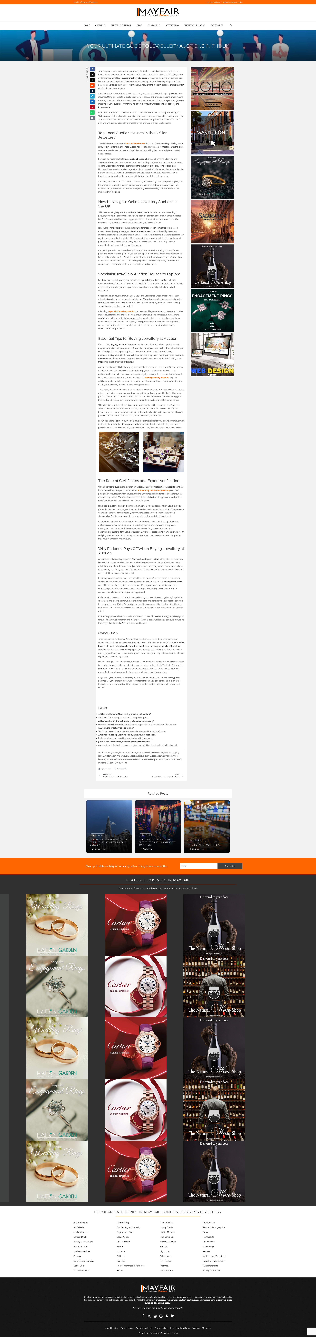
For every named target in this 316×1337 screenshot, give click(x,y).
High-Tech (121, 1261)
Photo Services (167, 1270)
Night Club (164, 1251)
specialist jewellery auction (122, 311)
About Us (100, 25)
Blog (139, 25)
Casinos (77, 1256)
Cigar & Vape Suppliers (84, 1261)
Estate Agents (123, 1237)
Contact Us (154, 25)
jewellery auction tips (168, 756)
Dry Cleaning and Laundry (128, 1227)
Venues (206, 1251)
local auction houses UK (129, 759)
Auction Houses (81, 1232)
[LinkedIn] (173, 1316)
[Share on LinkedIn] (92, 101)
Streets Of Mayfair (121, 25)
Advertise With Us (144, 1328)
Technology (208, 1246)
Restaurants (208, 1237)
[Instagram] (155, 1316)
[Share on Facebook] (92, 69)
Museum (164, 1246)
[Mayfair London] (158, 13)
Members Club (166, 1237)
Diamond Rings (123, 1222)
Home (87, 25)
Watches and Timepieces (214, 1256)
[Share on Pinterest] (92, 107)
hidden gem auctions (147, 756)
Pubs (205, 1232)
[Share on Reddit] (92, 85)
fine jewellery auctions (127, 756)
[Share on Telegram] (92, 96)
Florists (120, 1246)
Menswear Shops (168, 1242)
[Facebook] (143, 1316)
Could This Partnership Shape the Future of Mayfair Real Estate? (109, 842)
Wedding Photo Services (214, 1261)
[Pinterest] (167, 1316)
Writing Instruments (212, 1270)
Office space (165, 1256)
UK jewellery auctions (117, 763)
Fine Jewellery (123, 1242)
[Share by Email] (92, 118)
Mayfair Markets (167, 1232)
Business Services (82, 1251)
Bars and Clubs (81, 1237)
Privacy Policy (161, 1328)
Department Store (82, 1270)
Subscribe (230, 866)
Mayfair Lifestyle (196, 840)
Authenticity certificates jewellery (154, 490)
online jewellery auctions (157, 377)
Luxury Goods (166, 1227)
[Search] (231, 25)
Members (206, 1328)
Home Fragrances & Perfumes (130, 1266)
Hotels (120, 1270)
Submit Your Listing (194, 25)
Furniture (121, 1251)
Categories (217, 25)
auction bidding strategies (110, 752)
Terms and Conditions (180, 1328)
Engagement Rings (125, 1232)
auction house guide (132, 752)
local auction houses (135, 143)
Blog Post (145, 835)
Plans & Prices (127, 1328)
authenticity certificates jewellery (157, 752)
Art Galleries (79, 1227)
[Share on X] (92, 74)
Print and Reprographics (214, 1227)
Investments (97, 835)
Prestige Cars (209, 1222)
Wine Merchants (210, 1266)
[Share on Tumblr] (92, 91)
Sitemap (196, 1328)
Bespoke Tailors (81, 1246)
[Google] (161, 1316)
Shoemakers (209, 1242)
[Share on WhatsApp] (92, 112)
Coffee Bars (79, 1266)
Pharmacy (164, 1266)
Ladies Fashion (166, 1222)
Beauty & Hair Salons (83, 1242)
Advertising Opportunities (232, 2)
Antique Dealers (81, 1222)
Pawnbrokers (166, 1261)
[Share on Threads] (92, 80)
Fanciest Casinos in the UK (204, 845)
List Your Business (213, 2)
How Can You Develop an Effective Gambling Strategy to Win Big (157, 842)
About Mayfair (111, 1328)
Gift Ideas (121, 1256)
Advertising (172, 25)
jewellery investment (107, 759)
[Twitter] (149, 1316)
